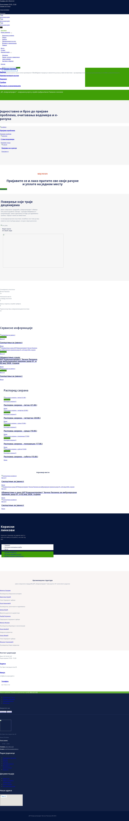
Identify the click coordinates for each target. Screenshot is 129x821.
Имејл (2, 673)
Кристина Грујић (5, 597)
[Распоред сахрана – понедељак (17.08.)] (16, 436)
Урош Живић (4, 635)
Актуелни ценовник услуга (12, 554)
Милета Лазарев (5, 590)
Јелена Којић (4, 610)
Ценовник (5, 55)
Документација (5, 52)
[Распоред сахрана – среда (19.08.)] (15, 423)
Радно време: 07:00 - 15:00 (8, 4)
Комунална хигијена (8, 35)
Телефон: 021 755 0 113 (7, 1)
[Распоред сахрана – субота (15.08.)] (15, 449)
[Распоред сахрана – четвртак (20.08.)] (16, 410)
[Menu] (11, 52)
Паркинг (3, 79)
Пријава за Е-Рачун (9, 697)
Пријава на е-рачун (9, 148)
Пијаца (4, 37)
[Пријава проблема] (3, 127)
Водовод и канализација (9, 43)
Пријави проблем (5, 134)
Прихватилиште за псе (9, 41)
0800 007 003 (34, 692)
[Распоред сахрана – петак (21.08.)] (15, 397)
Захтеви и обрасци (7, 61)
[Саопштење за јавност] (7, 335)
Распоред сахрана (9, 401)
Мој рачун (6, 703)
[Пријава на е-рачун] (4, 144)
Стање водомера (7, 139)
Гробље (4, 39)
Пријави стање (5, 143)
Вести (2, 339)
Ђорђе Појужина (5, 616)
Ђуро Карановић (5, 603)
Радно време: (4, 740)
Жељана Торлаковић (6, 642)
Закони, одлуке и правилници (11, 57)
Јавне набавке (6, 59)
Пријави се (5, 151)
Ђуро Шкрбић (4, 629)
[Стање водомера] (4, 136)
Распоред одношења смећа (13, 547)
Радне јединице (5, 32)
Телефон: (7, 747)
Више (2, 346)
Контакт (3, 64)
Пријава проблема (7, 130)
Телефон (5, 681)
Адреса (3, 664)
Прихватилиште (8, 764)
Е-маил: (9, 749)
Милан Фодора (5, 622)
